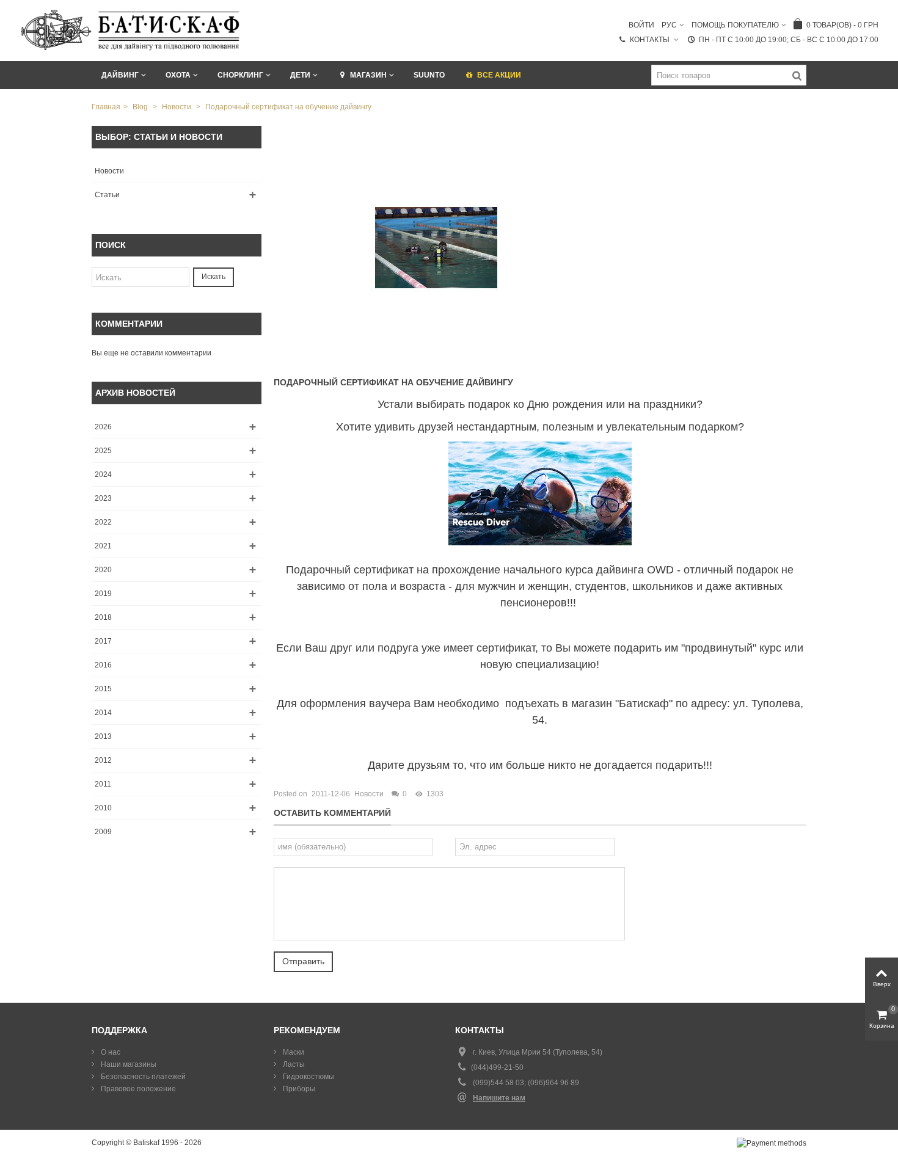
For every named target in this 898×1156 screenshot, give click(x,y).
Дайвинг (120, 75)
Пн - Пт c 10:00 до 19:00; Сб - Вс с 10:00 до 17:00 (788, 39)
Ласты (293, 1064)
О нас (109, 1052)
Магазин (368, 75)
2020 (103, 569)
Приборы (298, 1089)
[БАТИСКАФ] (131, 30)
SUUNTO (429, 75)
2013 (103, 736)
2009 (103, 831)
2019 (103, 593)
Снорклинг (240, 75)
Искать (213, 276)
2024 (103, 474)
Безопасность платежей (142, 1076)
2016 (103, 665)
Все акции (499, 75)
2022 (103, 522)
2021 (103, 546)
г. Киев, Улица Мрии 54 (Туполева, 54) (537, 1052)
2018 (103, 617)
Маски (292, 1052)
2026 (103, 427)
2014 (103, 712)
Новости (109, 171)
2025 (103, 450)
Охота (178, 75)
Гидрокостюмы (307, 1076)
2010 (103, 808)
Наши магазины (127, 1064)
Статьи (107, 195)
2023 (103, 498)
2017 (103, 641)
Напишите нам (499, 1098)
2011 (103, 784)
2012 (103, 760)
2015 (103, 689)
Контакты (650, 39)
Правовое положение (137, 1089)
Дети (300, 75)
